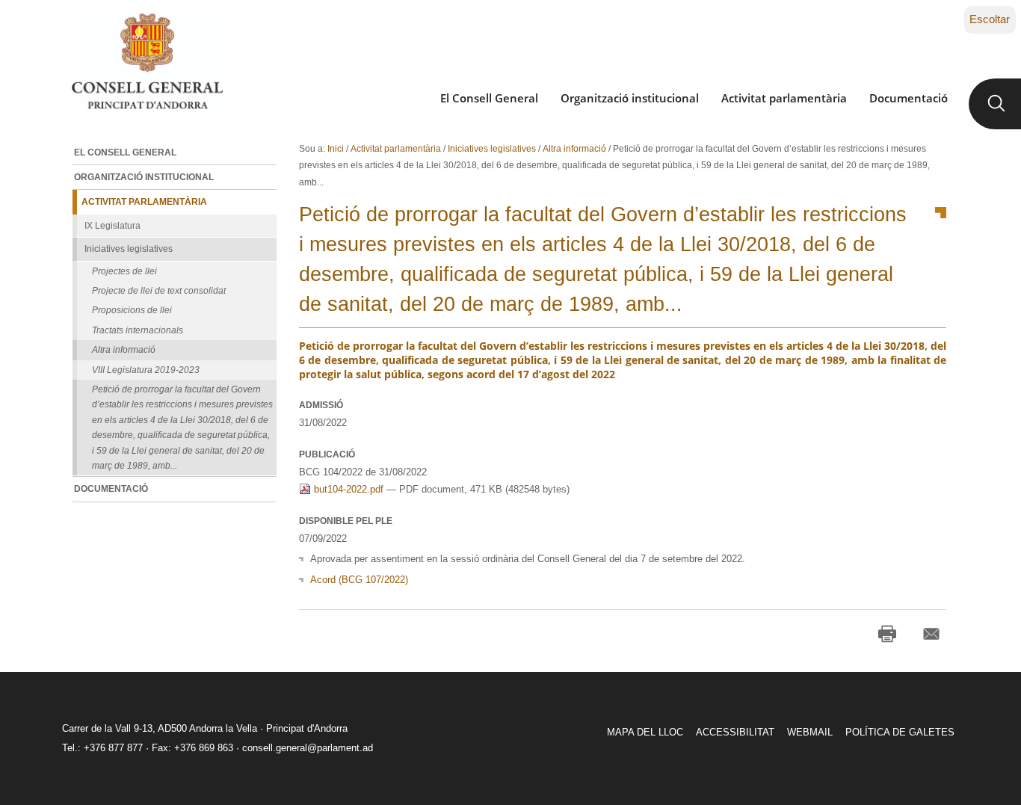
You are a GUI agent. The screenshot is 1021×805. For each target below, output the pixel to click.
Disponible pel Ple (345, 521)
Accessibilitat (735, 732)
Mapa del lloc (645, 732)
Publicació (327, 454)
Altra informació (574, 149)
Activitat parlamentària (784, 97)
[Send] (931, 634)
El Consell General (489, 97)
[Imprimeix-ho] (887, 634)
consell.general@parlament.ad (307, 747)
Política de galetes (899, 732)
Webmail (810, 732)
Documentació (908, 97)
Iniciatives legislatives (492, 149)
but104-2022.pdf (348, 489)
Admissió (321, 405)
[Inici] (147, 61)
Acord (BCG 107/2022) (359, 579)
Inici (335, 149)
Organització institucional (630, 97)
